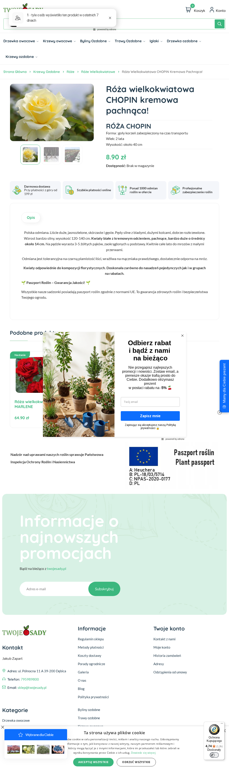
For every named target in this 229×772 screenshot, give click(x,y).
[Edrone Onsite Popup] (114, 386)
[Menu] (222, 724)
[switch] (214, 755)
